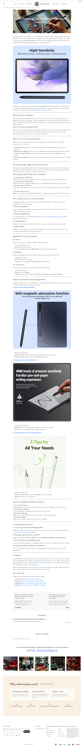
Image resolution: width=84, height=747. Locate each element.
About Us (60, 730)
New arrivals (55, 3)
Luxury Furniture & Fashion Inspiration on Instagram (42, 647)
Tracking (48, 736)
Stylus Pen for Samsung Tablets (43, 110)
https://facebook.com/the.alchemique (31, 579)
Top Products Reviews (14, 7)
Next (67, 607)
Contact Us (60, 732)
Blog (8, 7)
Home (4, 7)
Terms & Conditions (62, 736)
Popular (21, 3)
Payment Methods (50, 730)
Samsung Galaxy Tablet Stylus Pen (25, 360)
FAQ (47, 728)
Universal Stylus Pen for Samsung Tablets (28, 433)
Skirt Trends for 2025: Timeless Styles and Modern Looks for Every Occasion (24, 596)
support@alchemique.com (40, 728)
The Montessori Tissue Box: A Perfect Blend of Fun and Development (58, 596)
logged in (20, 638)
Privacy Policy (61, 734)
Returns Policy (49, 734)
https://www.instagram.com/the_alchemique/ (34, 583)
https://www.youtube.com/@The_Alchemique (33, 585)
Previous (18, 607)
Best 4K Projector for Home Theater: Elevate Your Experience (29, 619)
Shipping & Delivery (50, 732)
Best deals (29, 3)
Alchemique (42, 567)
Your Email (7, 731)
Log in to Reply (68, 622)
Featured (64, 3)
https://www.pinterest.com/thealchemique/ (33, 581)
